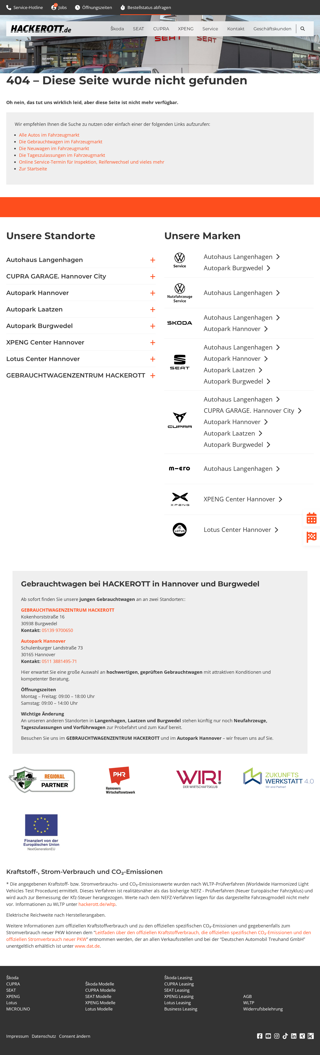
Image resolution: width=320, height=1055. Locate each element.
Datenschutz (44, 1036)
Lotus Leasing (177, 1002)
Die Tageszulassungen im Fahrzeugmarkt (62, 155)
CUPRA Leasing (179, 984)
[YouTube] (268, 1036)
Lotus (11, 1002)
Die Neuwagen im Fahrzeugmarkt (54, 148)
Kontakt (235, 28)
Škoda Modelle (99, 984)
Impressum (17, 1036)
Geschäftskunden (273, 28)
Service (210, 28)
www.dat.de (87, 946)
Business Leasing (180, 1009)
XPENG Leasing (179, 996)
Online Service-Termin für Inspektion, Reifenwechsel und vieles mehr (91, 162)
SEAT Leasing (177, 990)
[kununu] (311, 1036)
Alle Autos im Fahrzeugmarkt (49, 135)
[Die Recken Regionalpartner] (41, 780)
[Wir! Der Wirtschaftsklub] (199, 780)
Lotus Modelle (99, 1009)
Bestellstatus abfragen (149, 7)
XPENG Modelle (100, 1002)
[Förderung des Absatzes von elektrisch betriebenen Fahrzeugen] (41, 833)
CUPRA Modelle (100, 990)
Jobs (60, 7)
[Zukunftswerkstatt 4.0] (278, 778)
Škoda (117, 28)
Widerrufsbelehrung (263, 1009)
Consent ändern (74, 1036)
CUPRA (161, 28)
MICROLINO (18, 1009)
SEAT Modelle (98, 996)
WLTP (248, 1002)
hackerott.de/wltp (97, 904)
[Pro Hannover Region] (120, 780)
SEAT (138, 28)
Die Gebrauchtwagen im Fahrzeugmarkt (60, 142)
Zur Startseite (33, 169)
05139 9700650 (57, 630)
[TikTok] (285, 1036)
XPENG (186, 28)
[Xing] (302, 1036)
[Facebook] (260, 1036)
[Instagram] (277, 1036)
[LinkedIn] (294, 1036)
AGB (247, 996)
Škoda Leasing (178, 977)
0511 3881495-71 (59, 661)
